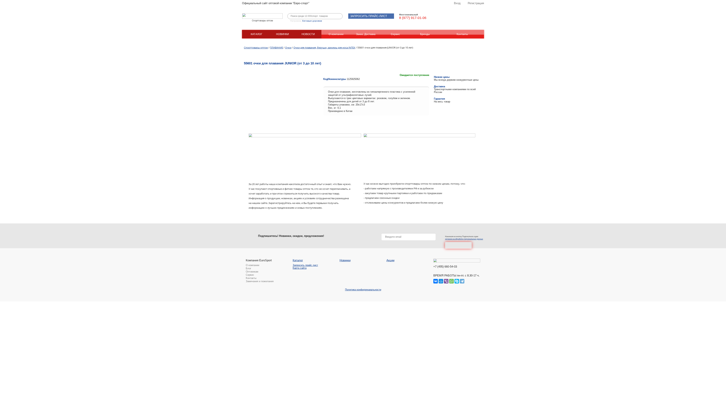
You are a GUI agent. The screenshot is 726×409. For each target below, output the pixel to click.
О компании (336, 34)
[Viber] (446, 281)
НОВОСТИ (308, 34)
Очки (288, 47)
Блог (248, 268)
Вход (457, 3)
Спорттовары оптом (256, 47)
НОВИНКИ (282, 34)
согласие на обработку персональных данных (464, 239)
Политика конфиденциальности (363, 289)
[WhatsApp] (451, 281)
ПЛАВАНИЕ (276, 47)
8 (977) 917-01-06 (412, 18)
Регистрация (476, 3)
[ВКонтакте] (435, 281)
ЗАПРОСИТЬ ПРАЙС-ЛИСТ (368, 16)
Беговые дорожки (312, 21)
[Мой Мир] (441, 281)
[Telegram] (462, 281)
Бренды (425, 34)
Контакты (462, 34)
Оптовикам (252, 271)
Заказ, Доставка (365, 34)
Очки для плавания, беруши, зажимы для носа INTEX (324, 47)
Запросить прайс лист (305, 265)
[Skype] (457, 281)
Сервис (395, 34)
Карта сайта (299, 268)
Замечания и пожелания (260, 281)
